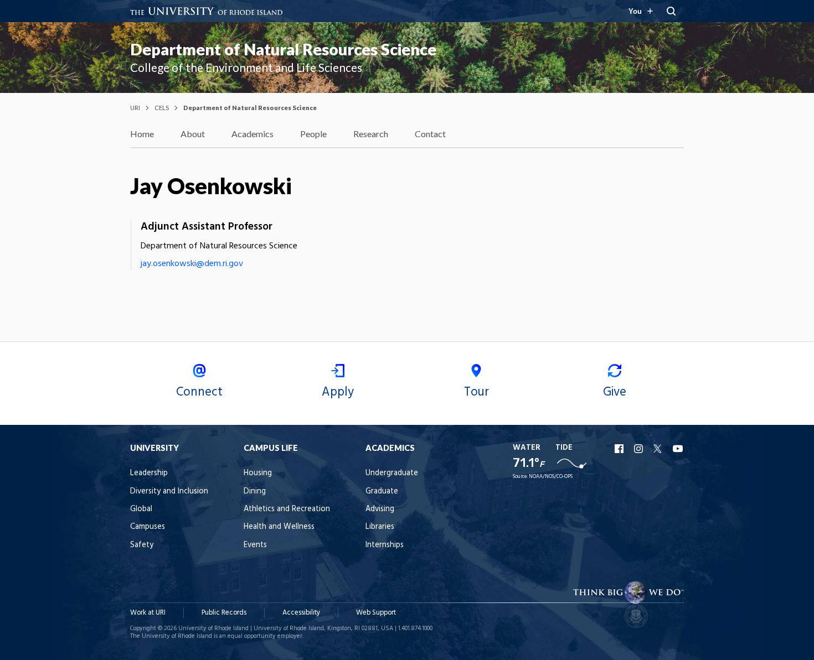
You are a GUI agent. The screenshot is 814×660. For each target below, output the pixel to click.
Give (614, 392)
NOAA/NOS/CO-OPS (551, 476)
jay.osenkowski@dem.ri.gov (192, 264)
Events (255, 545)
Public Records (224, 613)
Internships (384, 545)
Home (142, 133)
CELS (161, 107)
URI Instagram (639, 448)
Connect (199, 392)
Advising (379, 509)
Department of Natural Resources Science (283, 49)
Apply (338, 392)
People (313, 133)
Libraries (379, 527)
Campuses (147, 527)
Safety (141, 545)
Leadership (149, 473)
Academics (252, 133)
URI (135, 107)
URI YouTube (678, 448)
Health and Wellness (279, 527)
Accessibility (301, 613)
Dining (255, 491)
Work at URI (148, 613)
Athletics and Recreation (287, 509)
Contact (430, 133)
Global (141, 509)
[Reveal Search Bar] (671, 11)
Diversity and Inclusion (169, 491)
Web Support (376, 613)
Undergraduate (391, 473)
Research (370, 133)
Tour (476, 392)
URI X (658, 448)
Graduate (381, 491)
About (193, 133)
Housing (258, 473)
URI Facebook (620, 448)
